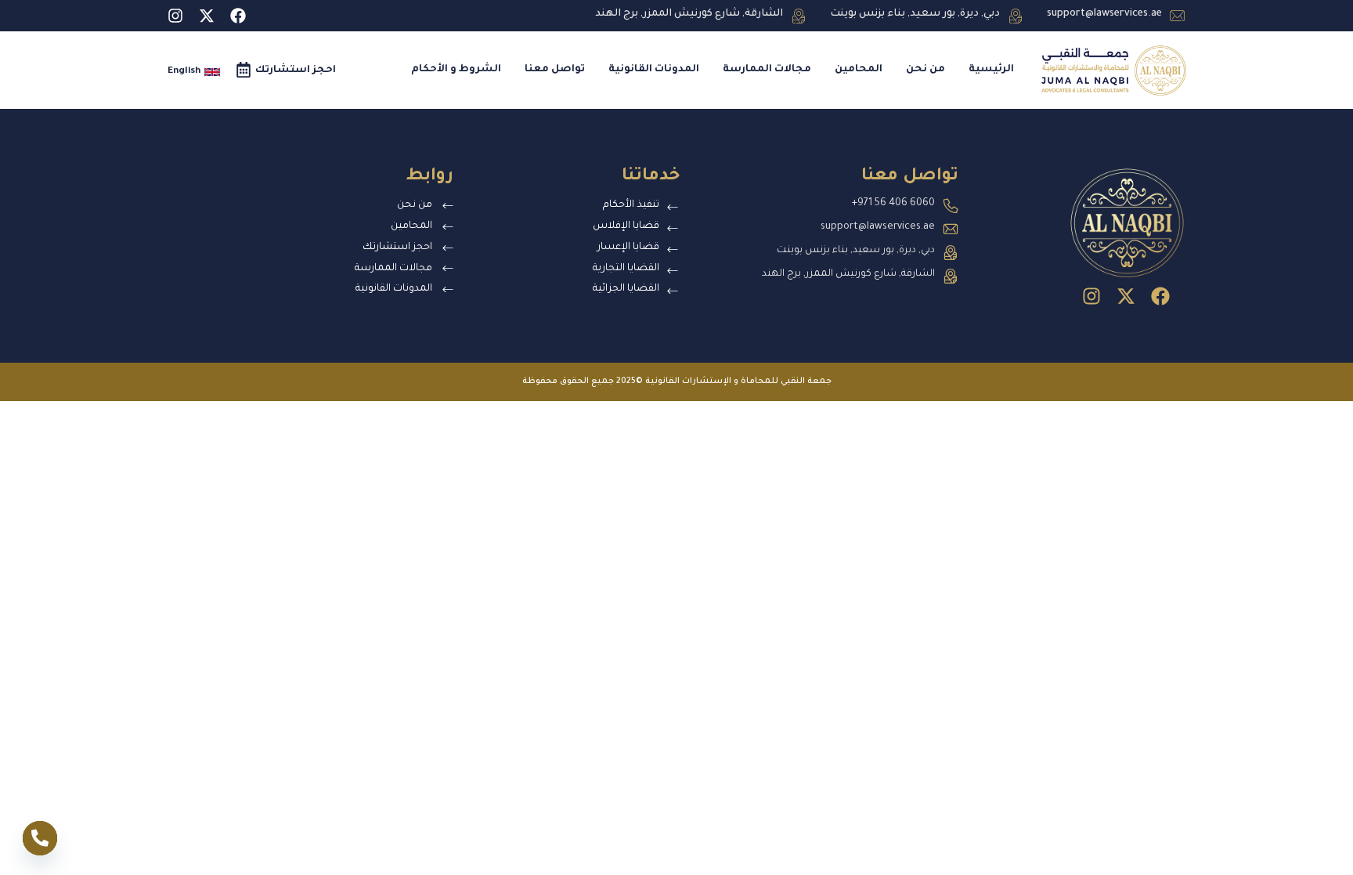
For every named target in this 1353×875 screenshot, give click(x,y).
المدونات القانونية (653, 69)
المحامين (858, 69)
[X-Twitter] (207, 16)
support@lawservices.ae (1104, 14)
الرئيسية (991, 69)
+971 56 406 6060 (893, 203)
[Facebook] (238, 16)
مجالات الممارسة (767, 69)
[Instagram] (175, 16)
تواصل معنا (555, 69)
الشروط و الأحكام (456, 69)
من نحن (925, 69)
